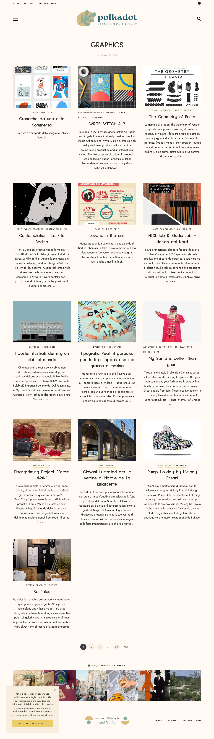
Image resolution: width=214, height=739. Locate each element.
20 (116, 646)
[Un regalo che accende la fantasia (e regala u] (122, 685)
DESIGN (36, 112)
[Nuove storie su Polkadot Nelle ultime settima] (28, 685)
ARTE (19, 229)
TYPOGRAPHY (96, 117)
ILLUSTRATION (113, 112)
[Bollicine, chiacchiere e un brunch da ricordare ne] (185, 685)
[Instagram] (199, 3)
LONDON (147, 352)
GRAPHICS (46, 112)
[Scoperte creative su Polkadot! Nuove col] (91, 685)
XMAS (156, 352)
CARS (97, 229)
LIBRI (123, 112)
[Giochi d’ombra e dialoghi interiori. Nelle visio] (154, 685)
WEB (48, 465)
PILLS (116, 229)
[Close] (55, 690)
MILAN (63, 229)
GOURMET (165, 110)
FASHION (169, 465)
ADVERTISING (85, 112)
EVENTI (27, 229)
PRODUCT (83, 117)
